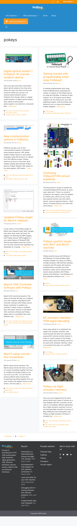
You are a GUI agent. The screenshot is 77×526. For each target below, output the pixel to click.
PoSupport (44, 461)
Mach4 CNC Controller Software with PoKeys (18, 286)
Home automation (23, 175)
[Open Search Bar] (6, 27)
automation (9, 179)
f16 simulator (61, 424)
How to (21, 111)
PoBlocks (16, 179)
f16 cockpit (48, 424)
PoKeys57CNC (65, 212)
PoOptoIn (24, 114)
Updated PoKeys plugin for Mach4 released (18, 219)
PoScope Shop (45, 452)
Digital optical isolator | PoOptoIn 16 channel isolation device (18, 74)
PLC (31, 175)
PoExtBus (48, 113)
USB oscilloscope (30, 16)
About (53, 16)
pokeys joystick (64, 285)
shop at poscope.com (17, 21)
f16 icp (55, 424)
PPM (51, 354)
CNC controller (13, 111)
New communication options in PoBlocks (16, 138)
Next (22, 436)
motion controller (50, 212)
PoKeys (15, 112)
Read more (12, 106)
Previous (8, 436)
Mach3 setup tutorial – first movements (18, 355)
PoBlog (43, 458)
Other (45, 16)
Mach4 (11, 255)
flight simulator (49, 285)
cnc (7, 255)
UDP (26, 179)
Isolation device (10, 114)
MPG (15, 255)
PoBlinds (43, 455)
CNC (7, 111)
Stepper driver (8, 390)
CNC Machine (11, 16)
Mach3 (11, 392)
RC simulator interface (60, 354)
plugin (19, 255)
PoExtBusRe (55, 113)
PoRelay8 (68, 113)
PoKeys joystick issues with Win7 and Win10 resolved (57, 244)
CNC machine (22, 323)
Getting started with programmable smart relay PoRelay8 (56, 77)
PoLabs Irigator (46, 465)
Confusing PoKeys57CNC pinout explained (56, 176)
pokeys (18, 114)
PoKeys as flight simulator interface (54, 388)
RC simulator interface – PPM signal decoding (58, 319)
